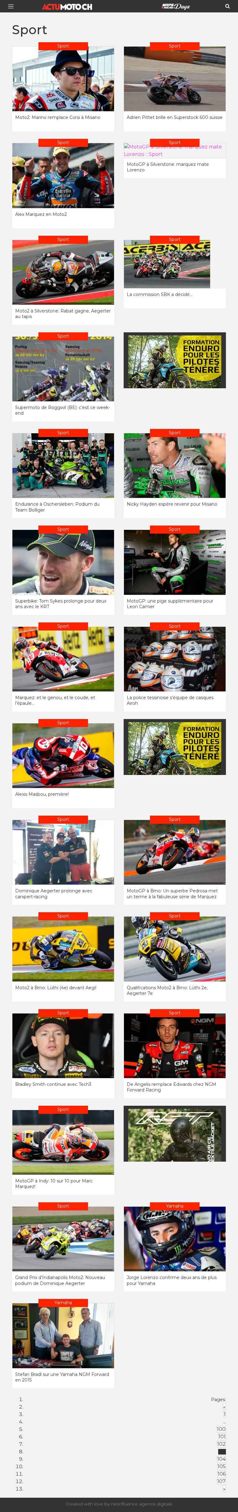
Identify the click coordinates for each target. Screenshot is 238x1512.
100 (221, 1429)
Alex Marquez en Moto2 (41, 214)
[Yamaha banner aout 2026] (174, 374)
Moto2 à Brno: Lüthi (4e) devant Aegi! (55, 988)
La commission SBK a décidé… (159, 294)
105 (222, 1466)
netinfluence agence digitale (141, 1504)
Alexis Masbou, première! (42, 794)
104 (221, 1459)
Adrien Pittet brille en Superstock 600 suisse (175, 117)
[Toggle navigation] (12, 6)
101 (222, 1437)
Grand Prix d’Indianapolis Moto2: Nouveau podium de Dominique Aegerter (60, 1280)
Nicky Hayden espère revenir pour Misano (172, 504)
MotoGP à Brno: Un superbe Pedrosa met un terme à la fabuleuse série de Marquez (172, 893)
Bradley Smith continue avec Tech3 (53, 1084)
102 (221, 1444)
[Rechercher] (227, 6)
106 (222, 1474)
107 (221, 1481)
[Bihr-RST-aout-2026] (174, 1147)
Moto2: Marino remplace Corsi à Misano (57, 117)
